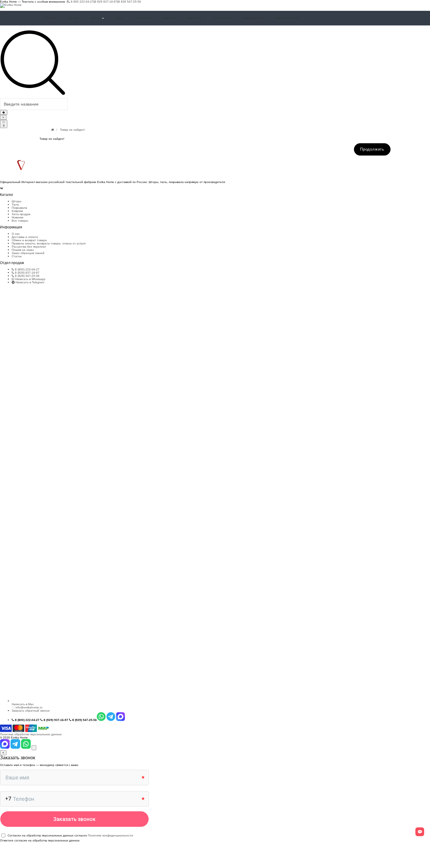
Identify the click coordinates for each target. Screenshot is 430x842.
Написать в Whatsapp (29, 279)
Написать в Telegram (29, 282)
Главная (51, 18)
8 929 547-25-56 (129, 1)
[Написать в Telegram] (16, 747)
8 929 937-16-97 (105, 1)
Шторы (74, 18)
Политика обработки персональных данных (31, 734)
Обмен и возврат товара (29, 240)
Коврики (169, 18)
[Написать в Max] (5, 747)
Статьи (17, 256)
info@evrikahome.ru (29, 707)
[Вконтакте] (1, 188)
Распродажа (223, 18)
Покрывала (143, 18)
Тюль (119, 18)
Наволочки (194, 18)
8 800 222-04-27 (82, 1)
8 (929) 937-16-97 (26, 272)
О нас (16, 233)
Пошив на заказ (23, 249)
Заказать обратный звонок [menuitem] (30, 710)
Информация (254, 18)
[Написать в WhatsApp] (26, 747)
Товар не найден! (72, 129)
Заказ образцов (287, 18)
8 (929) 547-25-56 (26, 275)
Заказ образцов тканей (28, 253)
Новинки (17, 217)
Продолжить (372, 149)
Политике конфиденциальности (110, 835)
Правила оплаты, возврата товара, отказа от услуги (49, 243)
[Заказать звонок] (34, 747)
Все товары (20, 220)
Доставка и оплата (25, 237)
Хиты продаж (21, 214)
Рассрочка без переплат (29, 246)
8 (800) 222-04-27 (26, 269)
